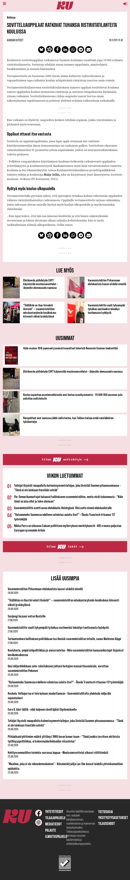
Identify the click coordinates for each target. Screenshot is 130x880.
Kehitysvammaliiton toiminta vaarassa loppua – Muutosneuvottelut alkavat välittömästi (58, 752)
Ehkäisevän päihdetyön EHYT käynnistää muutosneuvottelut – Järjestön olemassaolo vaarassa (40, 284)
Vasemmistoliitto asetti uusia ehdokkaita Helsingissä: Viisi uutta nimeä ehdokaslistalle (63, 508)
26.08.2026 (13, 658)
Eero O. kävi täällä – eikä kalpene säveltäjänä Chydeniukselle (42, 709)
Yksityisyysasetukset (113, 817)
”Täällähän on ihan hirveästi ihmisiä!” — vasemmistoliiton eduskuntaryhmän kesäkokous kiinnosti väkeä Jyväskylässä (39, 310)
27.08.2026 (13, 620)
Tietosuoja (105, 811)
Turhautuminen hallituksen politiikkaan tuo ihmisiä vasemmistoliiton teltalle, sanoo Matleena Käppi (64, 639)
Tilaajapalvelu (55, 817)
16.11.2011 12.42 (116, 40)
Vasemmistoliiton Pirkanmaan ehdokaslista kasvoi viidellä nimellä (107, 282)
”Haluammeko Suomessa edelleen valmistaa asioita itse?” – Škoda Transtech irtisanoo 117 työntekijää (66, 682)
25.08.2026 (13, 745)
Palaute (50, 830)
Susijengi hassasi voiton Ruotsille (27, 616)
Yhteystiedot (54, 811)
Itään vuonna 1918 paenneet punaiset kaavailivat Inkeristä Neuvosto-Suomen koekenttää (70, 348)
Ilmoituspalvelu (56, 836)
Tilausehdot (106, 823)
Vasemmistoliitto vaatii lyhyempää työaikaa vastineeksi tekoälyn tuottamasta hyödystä (106, 308)
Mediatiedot (53, 824)
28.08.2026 (13, 593)
